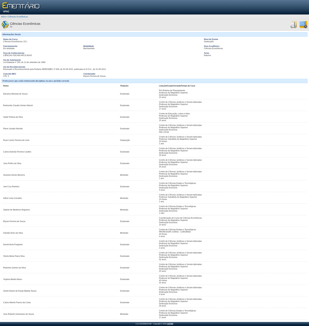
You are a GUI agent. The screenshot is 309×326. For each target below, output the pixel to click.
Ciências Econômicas (18, 17)
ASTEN (170, 324)
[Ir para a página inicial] (21, 6)
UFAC (6, 11)
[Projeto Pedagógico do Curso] (303, 28)
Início (3, 17)
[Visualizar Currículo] (294, 28)
